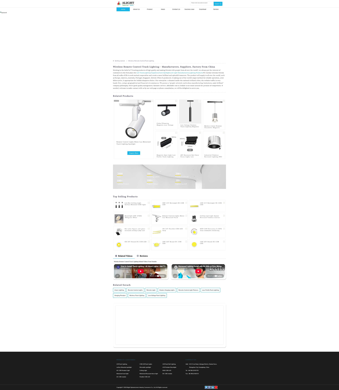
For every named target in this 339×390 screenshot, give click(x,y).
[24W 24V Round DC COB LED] (156, 244)
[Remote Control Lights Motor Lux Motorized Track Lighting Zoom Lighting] (156, 219)
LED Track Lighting (122, 364)
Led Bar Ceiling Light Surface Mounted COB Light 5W (135, 204)
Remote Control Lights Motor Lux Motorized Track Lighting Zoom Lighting (173, 217)
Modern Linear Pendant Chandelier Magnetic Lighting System (213, 127)
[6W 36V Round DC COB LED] (119, 244)
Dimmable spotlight (145, 367)
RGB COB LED (167, 370)
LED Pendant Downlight (169, 367)
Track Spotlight (164, 73)
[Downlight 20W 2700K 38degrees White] (119, 219)
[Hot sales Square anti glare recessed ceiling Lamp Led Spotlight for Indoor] (119, 232)
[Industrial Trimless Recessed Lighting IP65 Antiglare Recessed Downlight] (214, 142)
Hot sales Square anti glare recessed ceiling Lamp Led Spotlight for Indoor (135, 230)
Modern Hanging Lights (167, 290)
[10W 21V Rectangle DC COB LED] (194, 206)
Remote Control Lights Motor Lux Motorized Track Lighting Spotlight (134, 143)
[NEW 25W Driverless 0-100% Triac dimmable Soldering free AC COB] (194, 232)
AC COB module (121, 377)
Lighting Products (196, 73)
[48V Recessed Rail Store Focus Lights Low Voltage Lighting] (190, 142)
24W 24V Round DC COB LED (171, 242)
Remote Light (151, 290)
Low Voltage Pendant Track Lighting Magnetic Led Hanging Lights (190, 126)
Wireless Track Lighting (136, 295)
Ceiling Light (143, 370)
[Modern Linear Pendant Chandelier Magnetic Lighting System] (214, 112)
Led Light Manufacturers (179, 73)
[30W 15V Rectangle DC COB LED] (156, 206)
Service (215, 9)
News (163, 9)
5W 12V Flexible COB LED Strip (172, 229)
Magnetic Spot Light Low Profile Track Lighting (166, 155)
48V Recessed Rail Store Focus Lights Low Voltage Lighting (190, 156)
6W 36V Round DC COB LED (136, 241)
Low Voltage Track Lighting (156, 295)
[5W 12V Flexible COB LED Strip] (156, 232)
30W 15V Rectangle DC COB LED (173, 203)
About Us (136, 9)
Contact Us (176, 9)
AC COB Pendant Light (123, 370)
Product (149, 9)
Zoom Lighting (119, 290)
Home (123, 9)
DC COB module (167, 374)
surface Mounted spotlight (124, 367)
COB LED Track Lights (146, 364)
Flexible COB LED (145, 377)
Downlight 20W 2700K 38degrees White (133, 216)
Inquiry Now (133, 153)
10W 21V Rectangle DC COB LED (211, 203)
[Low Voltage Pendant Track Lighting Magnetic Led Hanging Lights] (190, 111)
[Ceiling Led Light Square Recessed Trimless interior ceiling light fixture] (194, 219)
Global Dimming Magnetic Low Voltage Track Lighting (165, 125)
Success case (189, 9)
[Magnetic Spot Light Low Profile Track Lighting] (166, 142)
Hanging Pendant (120, 295)
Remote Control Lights (135, 290)
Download (202, 9)
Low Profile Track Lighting (210, 290)
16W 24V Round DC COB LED (209, 242)
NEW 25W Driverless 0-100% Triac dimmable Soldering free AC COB (211, 230)
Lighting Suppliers (151, 73)
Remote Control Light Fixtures (188, 290)
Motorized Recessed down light (149, 374)
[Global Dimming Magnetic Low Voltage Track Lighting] (166, 111)
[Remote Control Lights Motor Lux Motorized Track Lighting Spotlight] (134, 120)
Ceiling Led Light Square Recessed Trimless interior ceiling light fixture (210, 217)
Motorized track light (122, 374)
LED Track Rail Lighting (169, 364)
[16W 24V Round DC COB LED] (194, 244)
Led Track (140, 73)
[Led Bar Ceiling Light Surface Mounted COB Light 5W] (119, 206)
